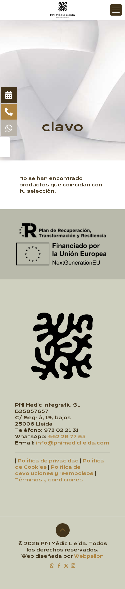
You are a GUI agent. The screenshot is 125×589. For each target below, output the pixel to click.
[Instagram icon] (73, 565)
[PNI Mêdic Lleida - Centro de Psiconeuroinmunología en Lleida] (62, 10)
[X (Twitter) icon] (66, 565)
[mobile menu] (116, 10)
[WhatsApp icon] (52, 565)
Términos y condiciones (49, 480)
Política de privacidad (48, 461)
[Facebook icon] (59, 565)
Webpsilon (89, 556)
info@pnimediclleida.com (72, 443)
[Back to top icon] (63, 530)
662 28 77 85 (67, 437)
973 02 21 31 (61, 430)
